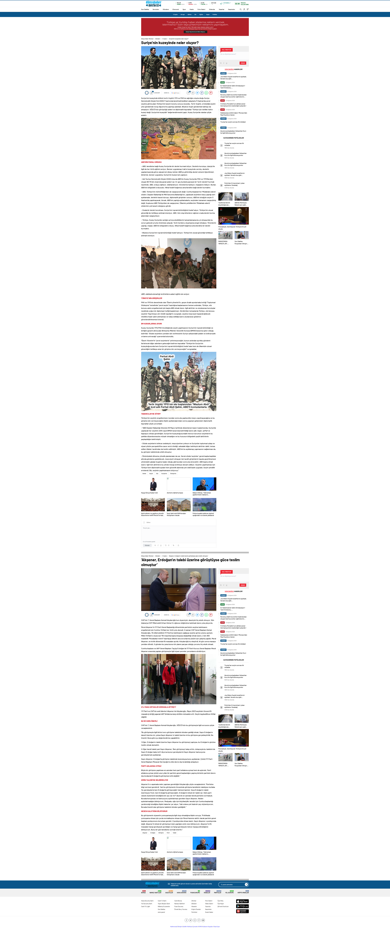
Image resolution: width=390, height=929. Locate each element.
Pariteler (217, 891)
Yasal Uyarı (217, 926)
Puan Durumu (195, 891)
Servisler (156, 9)
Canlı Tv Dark (162, 901)
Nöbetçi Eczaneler (164, 906)
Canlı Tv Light (145, 906)
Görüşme (161, 833)
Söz (157, 473)
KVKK (200, 926)
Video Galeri (209, 903)
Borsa (143, 891)
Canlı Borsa (178, 901)
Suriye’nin (164, 473)
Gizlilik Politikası (187, 926)
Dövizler (194, 903)
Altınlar (193, 901)
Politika (215, 14)
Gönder (147, 545)
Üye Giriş (220, 901)
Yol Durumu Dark (146, 903)
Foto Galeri (201, 9)
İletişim (180, 926)
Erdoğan (152, 833)
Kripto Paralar (243, 891)
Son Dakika (145, 9)
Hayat (208, 14)
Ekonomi (176, 9)
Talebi (174, 833)
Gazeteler (231, 9)
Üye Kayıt (221, 903)
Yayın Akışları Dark (164, 903)
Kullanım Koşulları (208, 926)
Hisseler (207, 891)
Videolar (212, 9)
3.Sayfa (175, 14)
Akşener (144, 833)
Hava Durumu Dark (147, 901)
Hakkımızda (173, 926)
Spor (184, 9)
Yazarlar (221, 9)
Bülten (189, 14)
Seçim (151, 473)
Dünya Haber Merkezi (147, 39)
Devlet (144, 473)
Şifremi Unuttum (223, 906)
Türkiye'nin (173, 473)
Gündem (166, 9)
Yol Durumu (229, 891)
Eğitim (201, 14)
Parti (168, 833)
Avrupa (183, 14)
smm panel (161, 912)
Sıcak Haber (209, 912)
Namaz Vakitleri (155, 891)
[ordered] (165, 545)
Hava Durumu (181, 891)
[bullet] (168, 545)
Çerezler (195, 926)
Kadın (192, 9)
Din (195, 14)
